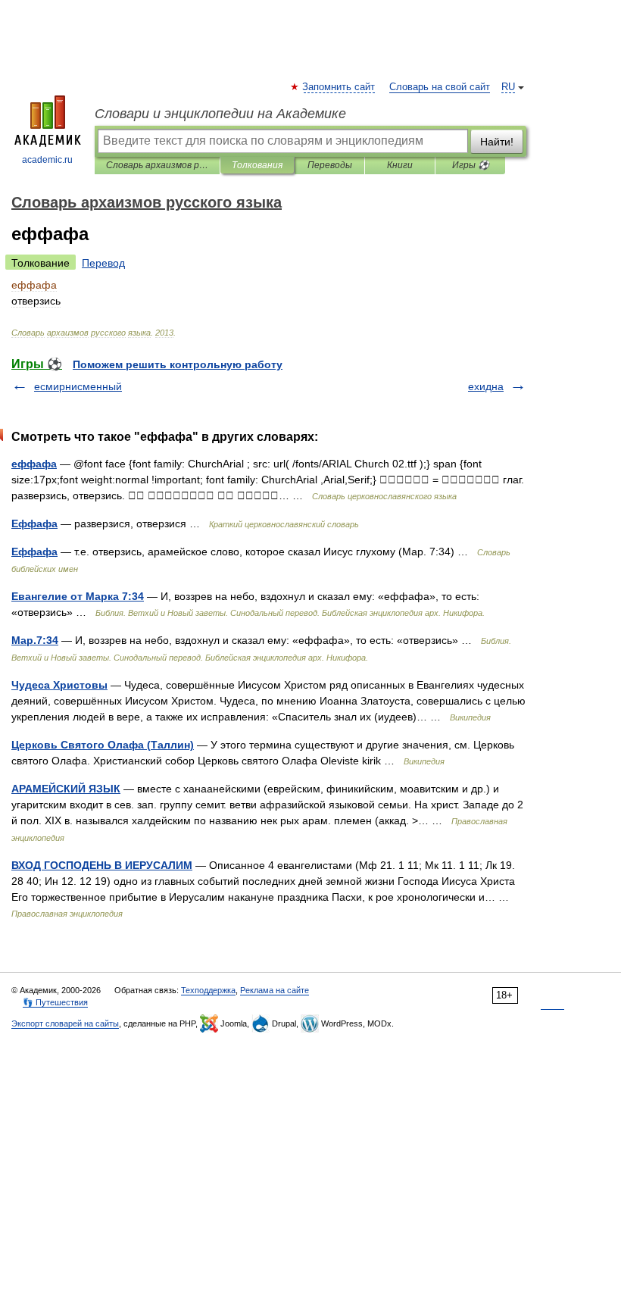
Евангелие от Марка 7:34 (77, 596)
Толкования (257, 165)
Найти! (496, 142)
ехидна (486, 386)
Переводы (329, 165)
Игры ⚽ (470, 165)
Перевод (103, 263)
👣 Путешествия (55, 1002)
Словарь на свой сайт (439, 87)
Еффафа (34, 523)
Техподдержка (208, 990)
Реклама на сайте (274, 990)
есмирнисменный (78, 386)
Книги (400, 165)
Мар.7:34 (34, 640)
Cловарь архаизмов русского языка (157, 165)
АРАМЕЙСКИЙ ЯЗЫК (65, 789)
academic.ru (47, 160)
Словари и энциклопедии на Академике (220, 113)
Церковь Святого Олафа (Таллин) (102, 745)
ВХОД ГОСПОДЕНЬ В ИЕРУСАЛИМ (101, 865)
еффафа (34, 464)
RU (508, 87)
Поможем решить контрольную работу (177, 364)
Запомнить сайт (339, 87)
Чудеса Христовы (59, 685)
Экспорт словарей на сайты (65, 1023)
